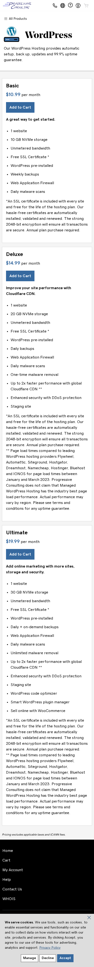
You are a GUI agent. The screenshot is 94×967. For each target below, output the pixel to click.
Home (7, 851)
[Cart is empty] (86, 5)
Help (6, 880)
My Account (12, 870)
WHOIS (8, 899)
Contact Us (12, 889)
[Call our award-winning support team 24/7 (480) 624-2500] (70, 5)
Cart (6, 860)
